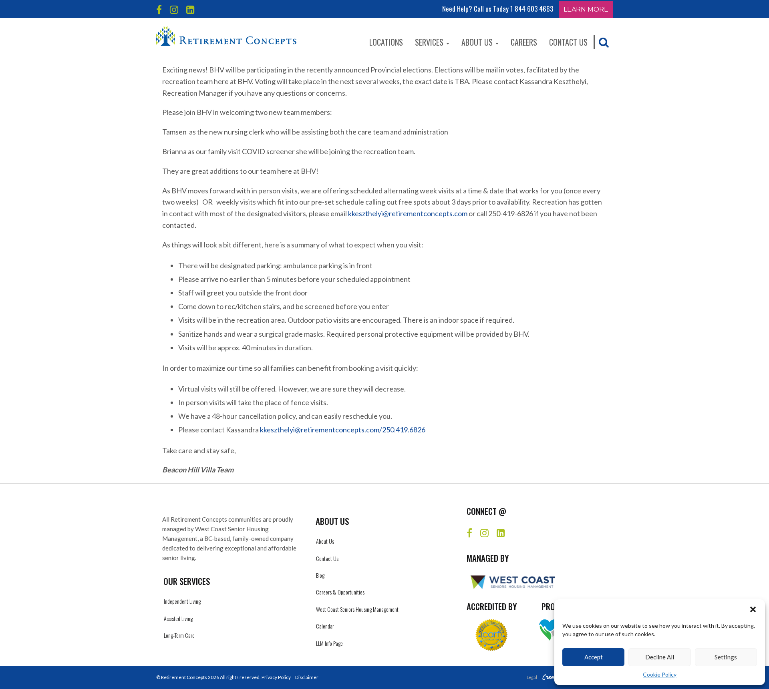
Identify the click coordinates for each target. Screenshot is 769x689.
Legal (532, 677)
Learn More (586, 9)
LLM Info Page (329, 643)
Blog (320, 575)
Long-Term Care (179, 635)
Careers (524, 42)
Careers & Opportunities (340, 592)
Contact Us (568, 42)
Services (430, 42)
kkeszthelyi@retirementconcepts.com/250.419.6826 (342, 429)
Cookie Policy (659, 674)
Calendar (325, 626)
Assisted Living (178, 618)
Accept (593, 657)
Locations (386, 42)
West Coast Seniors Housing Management (357, 609)
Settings (726, 657)
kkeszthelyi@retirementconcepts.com (407, 213)
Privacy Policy (276, 677)
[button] (753, 609)
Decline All (659, 657)
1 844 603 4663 (531, 9)
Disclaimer (306, 677)
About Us (478, 42)
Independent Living (182, 601)
